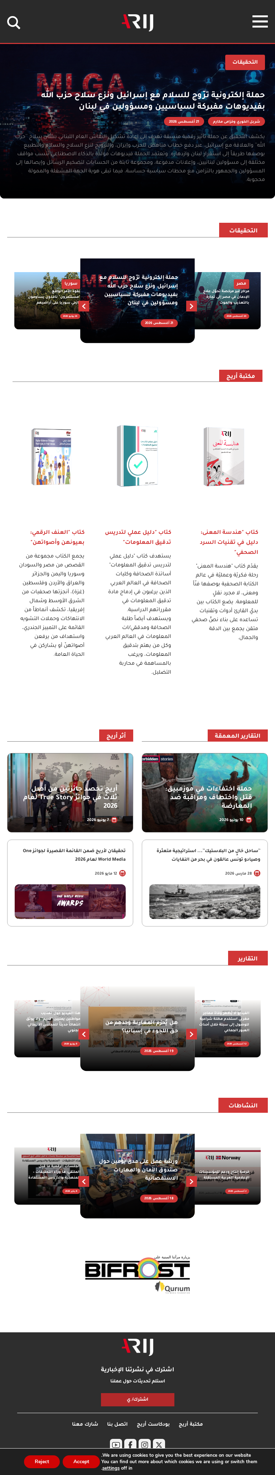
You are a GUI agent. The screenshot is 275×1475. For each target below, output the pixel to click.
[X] (159, 1445)
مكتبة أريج (240, 377)
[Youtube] (116, 1445)
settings (111, 1468)
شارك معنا (85, 1424)
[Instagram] (145, 1445)
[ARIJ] (137, 1347)
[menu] (260, 21)
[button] (83, 306)
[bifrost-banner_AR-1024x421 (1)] (137, 1275)
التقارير (248, 959)
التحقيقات (243, 231)
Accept (81, 1461)
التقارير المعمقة (238, 736)
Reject (42, 1461)
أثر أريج (116, 736)
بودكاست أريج (153, 1424)
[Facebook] (130, 1445)
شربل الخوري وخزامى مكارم (236, 122)
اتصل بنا (117, 1424)
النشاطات (243, 1106)
